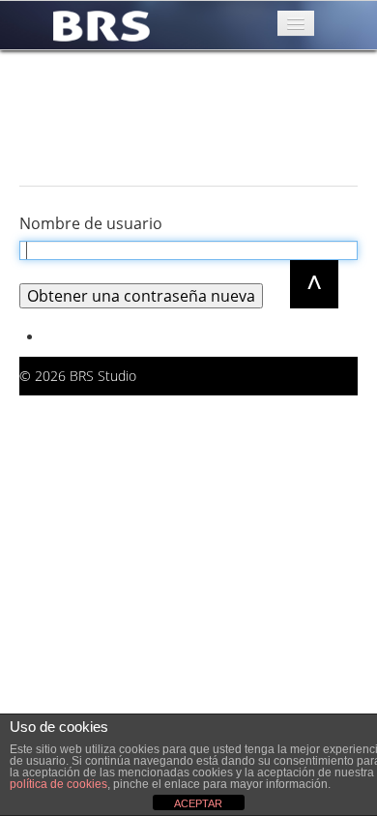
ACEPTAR (198, 803)
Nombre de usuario (90, 223)
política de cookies (58, 784)
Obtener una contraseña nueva (141, 295)
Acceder (68, 337)
